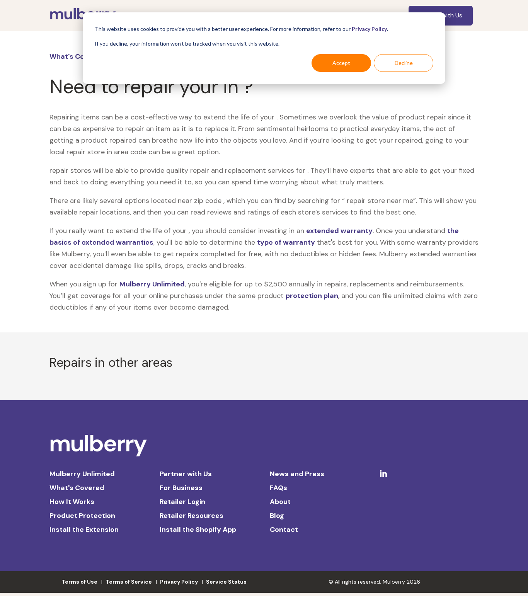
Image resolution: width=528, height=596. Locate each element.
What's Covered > (79, 56)
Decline (404, 63)
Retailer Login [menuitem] (182, 501)
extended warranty (339, 230)
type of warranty (286, 242)
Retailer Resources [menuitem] (191, 515)
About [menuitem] (280, 501)
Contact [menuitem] (284, 529)
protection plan (312, 295)
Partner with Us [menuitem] (186, 474)
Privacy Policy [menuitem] (179, 581)
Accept (341, 63)
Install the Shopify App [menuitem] (198, 529)
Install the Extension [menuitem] (84, 529)
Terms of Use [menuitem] (79, 581)
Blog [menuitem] (277, 515)
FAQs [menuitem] (278, 487)
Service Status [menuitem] (226, 581)
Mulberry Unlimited (152, 284)
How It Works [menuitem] (71, 501)
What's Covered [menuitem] (76, 487)
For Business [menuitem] (181, 487)
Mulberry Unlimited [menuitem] (82, 474)
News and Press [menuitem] (297, 474)
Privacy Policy (369, 29)
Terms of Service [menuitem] (129, 581)
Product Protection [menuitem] (82, 515)
